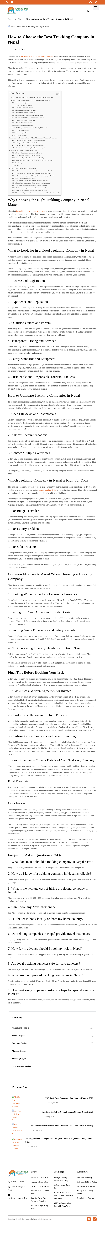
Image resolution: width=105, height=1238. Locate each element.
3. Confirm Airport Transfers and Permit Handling (29, 158)
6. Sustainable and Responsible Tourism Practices (28, 115)
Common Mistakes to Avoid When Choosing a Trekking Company (34, 138)
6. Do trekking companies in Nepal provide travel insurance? (32, 183)
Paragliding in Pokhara (85, 1198)
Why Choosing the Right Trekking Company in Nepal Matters (32, 97)
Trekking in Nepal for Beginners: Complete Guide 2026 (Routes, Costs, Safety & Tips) (58, 1140)
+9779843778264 (7, 3)
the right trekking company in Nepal (30, 211)
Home (10, 19)
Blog (20, 19)
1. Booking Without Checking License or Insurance (29, 140)
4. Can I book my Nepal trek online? (25, 178)
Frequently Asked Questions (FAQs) (23, 168)
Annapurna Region (20, 1028)
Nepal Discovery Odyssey (40, 1186)
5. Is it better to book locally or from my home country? (31, 180)
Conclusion (15, 165)
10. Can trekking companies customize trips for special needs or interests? (37, 193)
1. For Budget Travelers (21, 130)
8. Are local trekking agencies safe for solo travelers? (30, 188)
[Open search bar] (89, 11)
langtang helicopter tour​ (39, 1182)
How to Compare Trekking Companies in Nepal (27, 118)
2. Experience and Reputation (23, 105)
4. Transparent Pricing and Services (24, 110)
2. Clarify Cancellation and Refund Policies (27, 155)
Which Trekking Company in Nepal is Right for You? (29, 128)
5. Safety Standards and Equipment (24, 112)
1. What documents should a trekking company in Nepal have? (33, 170)
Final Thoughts (18, 163)
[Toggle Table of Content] (56, 94)
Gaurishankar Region (21, 1066)
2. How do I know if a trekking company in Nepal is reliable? (32, 173)
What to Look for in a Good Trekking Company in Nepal (30, 100)
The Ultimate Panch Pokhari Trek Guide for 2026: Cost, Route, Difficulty (61, 1126)
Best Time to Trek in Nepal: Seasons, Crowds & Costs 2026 (67, 1112)
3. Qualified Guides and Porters (23, 107)
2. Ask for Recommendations (23, 122)
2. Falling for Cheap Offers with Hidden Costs (28, 143)
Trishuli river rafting (84, 1178)
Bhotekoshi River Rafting (86, 1186)
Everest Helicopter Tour (39, 1178)
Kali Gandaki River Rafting (87, 1182)
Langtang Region (19, 1043)
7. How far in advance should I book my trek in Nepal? (30, 185)
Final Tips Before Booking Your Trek (24, 150)
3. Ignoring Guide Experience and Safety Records (29, 145)
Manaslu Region (19, 1051)
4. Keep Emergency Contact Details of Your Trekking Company (33, 160)
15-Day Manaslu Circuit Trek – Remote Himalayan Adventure (63, 1196)
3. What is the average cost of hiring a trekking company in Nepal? (34, 175)
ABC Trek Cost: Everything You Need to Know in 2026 (69, 1098)
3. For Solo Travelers (20, 135)
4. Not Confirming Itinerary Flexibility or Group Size (30, 148)
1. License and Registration (22, 103)
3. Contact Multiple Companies (23, 125)
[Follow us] (90, 2)
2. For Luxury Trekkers (21, 133)
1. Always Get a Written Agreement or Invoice (28, 153)
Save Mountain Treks (47, 490)
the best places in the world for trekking (37, 56)
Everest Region (18, 1035)
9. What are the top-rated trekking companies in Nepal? (30, 190)
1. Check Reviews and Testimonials (24, 120)
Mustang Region (19, 1059)
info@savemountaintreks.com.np (12, 3)
